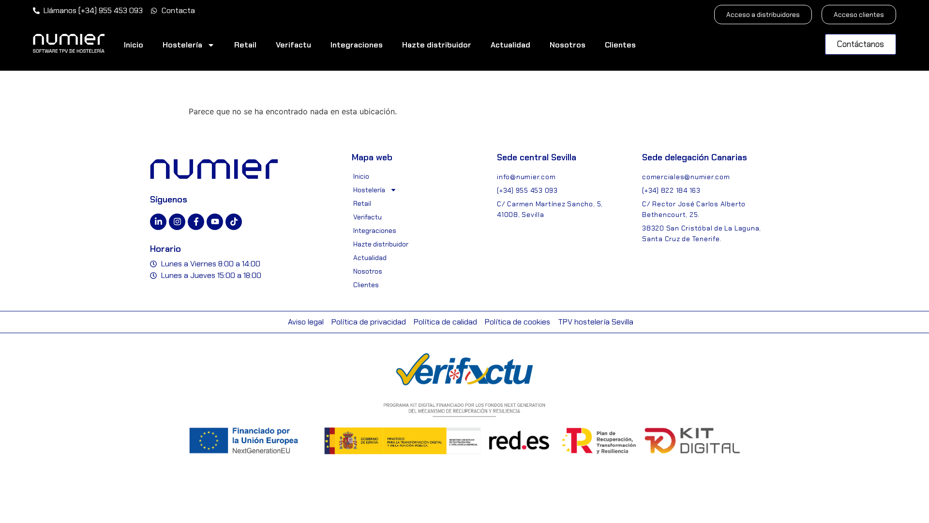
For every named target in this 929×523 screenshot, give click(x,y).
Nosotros (567, 45)
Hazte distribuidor (436, 45)
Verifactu (293, 45)
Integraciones (356, 45)
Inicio (133, 45)
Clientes (620, 45)
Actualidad (510, 45)
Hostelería (182, 45)
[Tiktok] (233, 222)
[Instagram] (177, 222)
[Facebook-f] (196, 222)
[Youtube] (215, 222)
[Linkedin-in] (158, 222)
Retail (245, 45)
